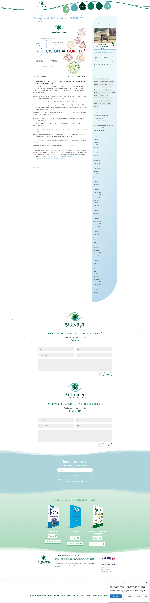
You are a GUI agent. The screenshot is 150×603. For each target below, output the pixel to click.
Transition (103, 100)
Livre (103, 89)
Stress (111, 98)
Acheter (51, 536)
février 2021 (96, 295)
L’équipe (68, 595)
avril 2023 (96, 242)
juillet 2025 (96, 173)
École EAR (35, 15)
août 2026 (96, 139)
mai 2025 (96, 179)
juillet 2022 (96, 263)
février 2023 (96, 247)
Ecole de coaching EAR (40, 595)
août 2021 (96, 287)
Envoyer (107, 374)
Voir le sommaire (52, 542)
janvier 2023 (96, 250)
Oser (109, 92)
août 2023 (96, 231)
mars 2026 (96, 152)
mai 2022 (96, 268)
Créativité (74, 15)
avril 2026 (96, 150)
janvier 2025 (96, 189)
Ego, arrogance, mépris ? (99, 118)
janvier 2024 (96, 218)
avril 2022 (96, 271)
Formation (96, 87)
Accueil (32, 595)
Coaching (55, 15)
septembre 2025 (97, 168)
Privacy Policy (79, 485)
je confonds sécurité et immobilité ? (102, 115)
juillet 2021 (96, 289)
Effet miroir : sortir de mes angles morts (104, 53)
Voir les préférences (141, 596)
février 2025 (96, 187)
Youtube (108, 103)
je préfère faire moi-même (99, 130)
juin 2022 (96, 266)
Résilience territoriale (98, 98)
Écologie (68, 15)
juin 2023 (96, 237)
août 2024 (96, 202)
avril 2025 (96, 181)
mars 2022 (96, 273)
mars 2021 (96, 292)
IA (100, 89)
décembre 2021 (97, 281)
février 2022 (96, 276)
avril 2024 (96, 210)
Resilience (103, 95)
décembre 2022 (97, 252)
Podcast (113, 92)
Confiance (111, 81)
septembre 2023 (97, 229)
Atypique (42, 15)
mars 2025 (96, 184)
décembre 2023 (97, 221)
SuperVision (49, 15)
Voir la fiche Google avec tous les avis (75, 579)
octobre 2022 (97, 255)
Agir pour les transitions (99, 78)
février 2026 (96, 155)
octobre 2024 (97, 197)
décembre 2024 (97, 192)
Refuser (129, 596)
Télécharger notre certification (106, 571)
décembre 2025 (97, 160)
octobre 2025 (97, 166)
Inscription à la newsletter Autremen (94, 595)
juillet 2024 (96, 205)
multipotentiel (97, 92)
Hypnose (96, 89)
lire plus (96, 66)
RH (107, 95)
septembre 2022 (97, 258)
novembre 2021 (97, 284)
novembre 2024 (97, 194)
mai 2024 (96, 208)
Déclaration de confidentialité (128, 599)
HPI (103, 87)
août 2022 (96, 260)
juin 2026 (96, 144)
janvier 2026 (96, 158)
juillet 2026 (96, 142)
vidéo (104, 103)
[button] (147, 583)
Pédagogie (96, 95)
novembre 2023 (97, 223)
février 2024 (96, 216)
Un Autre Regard (97, 103)
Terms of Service (86, 485)
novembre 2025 (97, 163)
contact (74, 595)
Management (82, 15)
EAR (106, 84)
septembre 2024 (97, 200)
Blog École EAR (80, 595)
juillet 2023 (96, 234)
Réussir (106, 98)
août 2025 (96, 171)
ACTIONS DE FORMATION (105, 569)
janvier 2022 (96, 279)
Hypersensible (108, 87)
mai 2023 (96, 239)
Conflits (96, 84)
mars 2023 (96, 245)
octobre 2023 (97, 226)
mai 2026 (96, 147)
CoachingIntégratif (104, 81)
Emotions (110, 84)
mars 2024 (96, 213)
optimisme (104, 92)
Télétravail (109, 100)
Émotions (62, 15)
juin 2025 (96, 176)
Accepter (115, 596)
